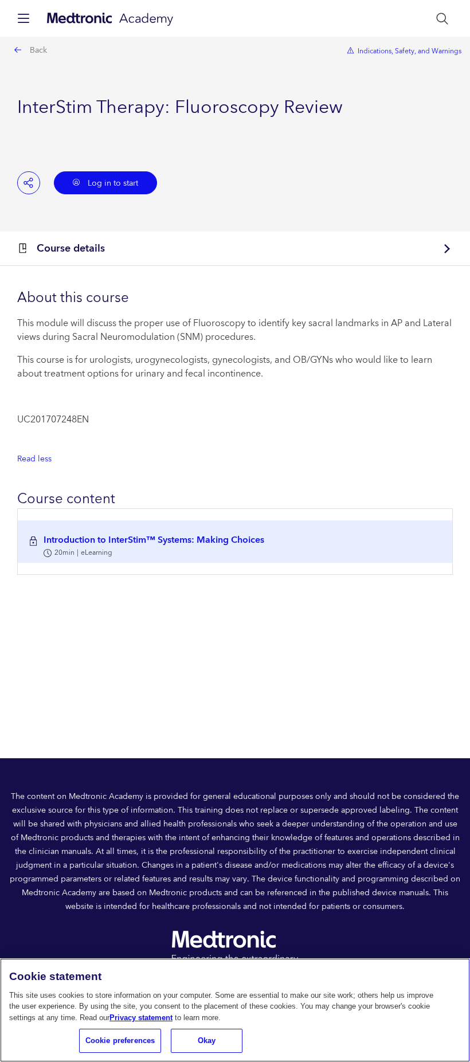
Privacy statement (141, 1017)
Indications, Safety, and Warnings (409, 51)
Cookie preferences (120, 1040)
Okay (207, 1040)
